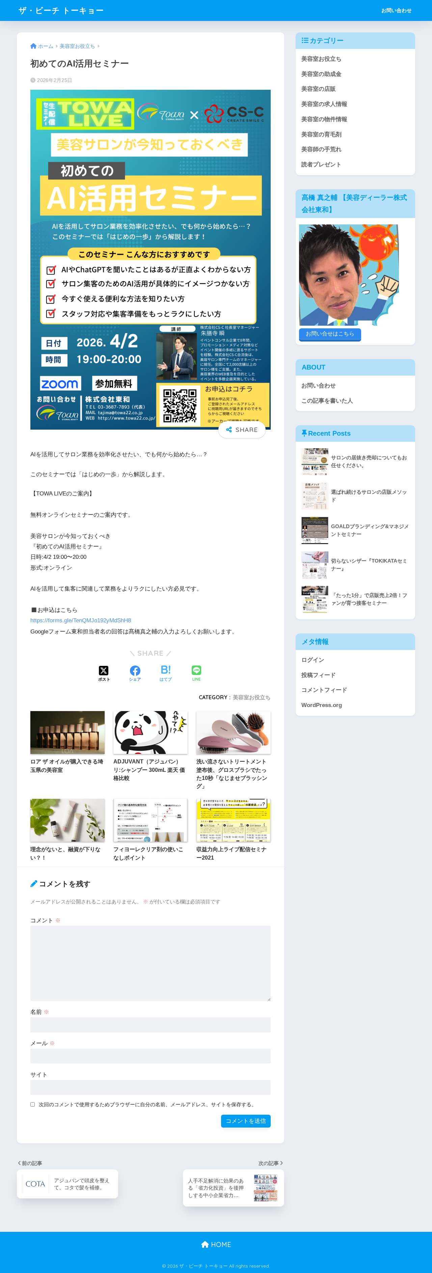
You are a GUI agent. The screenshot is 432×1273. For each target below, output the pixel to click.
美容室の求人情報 (324, 104)
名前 (39, 1012)
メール (42, 1043)
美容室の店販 (318, 89)
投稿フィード (318, 675)
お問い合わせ (396, 10)
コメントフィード (324, 690)
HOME (220, 1244)
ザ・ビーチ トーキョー (61, 10)
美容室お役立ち (252, 697)
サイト (39, 1075)
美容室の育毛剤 (321, 134)
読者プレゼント (321, 164)
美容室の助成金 (321, 74)
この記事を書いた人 (327, 401)
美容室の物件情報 (324, 119)
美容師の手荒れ (321, 149)
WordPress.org (321, 705)
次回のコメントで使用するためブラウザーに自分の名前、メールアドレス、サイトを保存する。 (147, 1104)
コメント (45, 920)
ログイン (312, 660)
